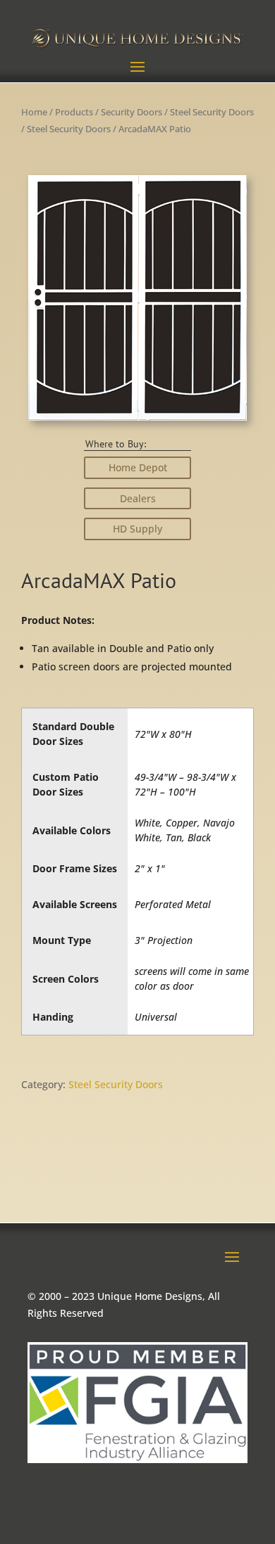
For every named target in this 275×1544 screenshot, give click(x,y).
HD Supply (137, 528)
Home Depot (138, 467)
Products (74, 112)
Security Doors (131, 112)
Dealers (138, 498)
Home (34, 112)
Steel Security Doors (212, 112)
